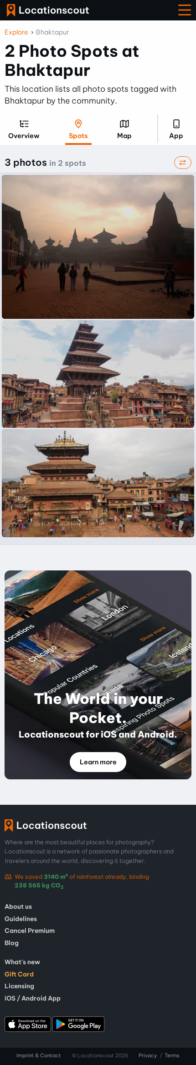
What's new (22, 962)
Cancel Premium (30, 930)
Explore (16, 32)
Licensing (19, 986)
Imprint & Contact (38, 1055)
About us (18, 906)
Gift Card (19, 974)
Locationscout (48, 10)
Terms (172, 1055)
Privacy (148, 1055)
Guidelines (21, 919)
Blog (12, 943)
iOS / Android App (33, 998)
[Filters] (182, 162)
